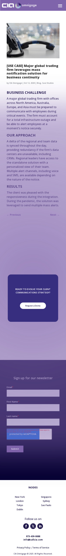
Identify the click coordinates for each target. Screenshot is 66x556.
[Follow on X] (33, 526)
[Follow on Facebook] (26, 526)
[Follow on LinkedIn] (40, 526)
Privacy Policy (23, 547)
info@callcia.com (33, 539)
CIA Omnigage (15, 83)
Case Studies (48, 83)
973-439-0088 (33, 536)
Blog (39, 83)
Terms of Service (40, 547)
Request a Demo (33, 305)
